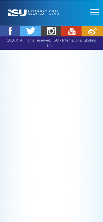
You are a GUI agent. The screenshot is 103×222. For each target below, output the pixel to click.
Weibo (92, 31)
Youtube (72, 31)
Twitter (31, 31)
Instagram (51, 31)
